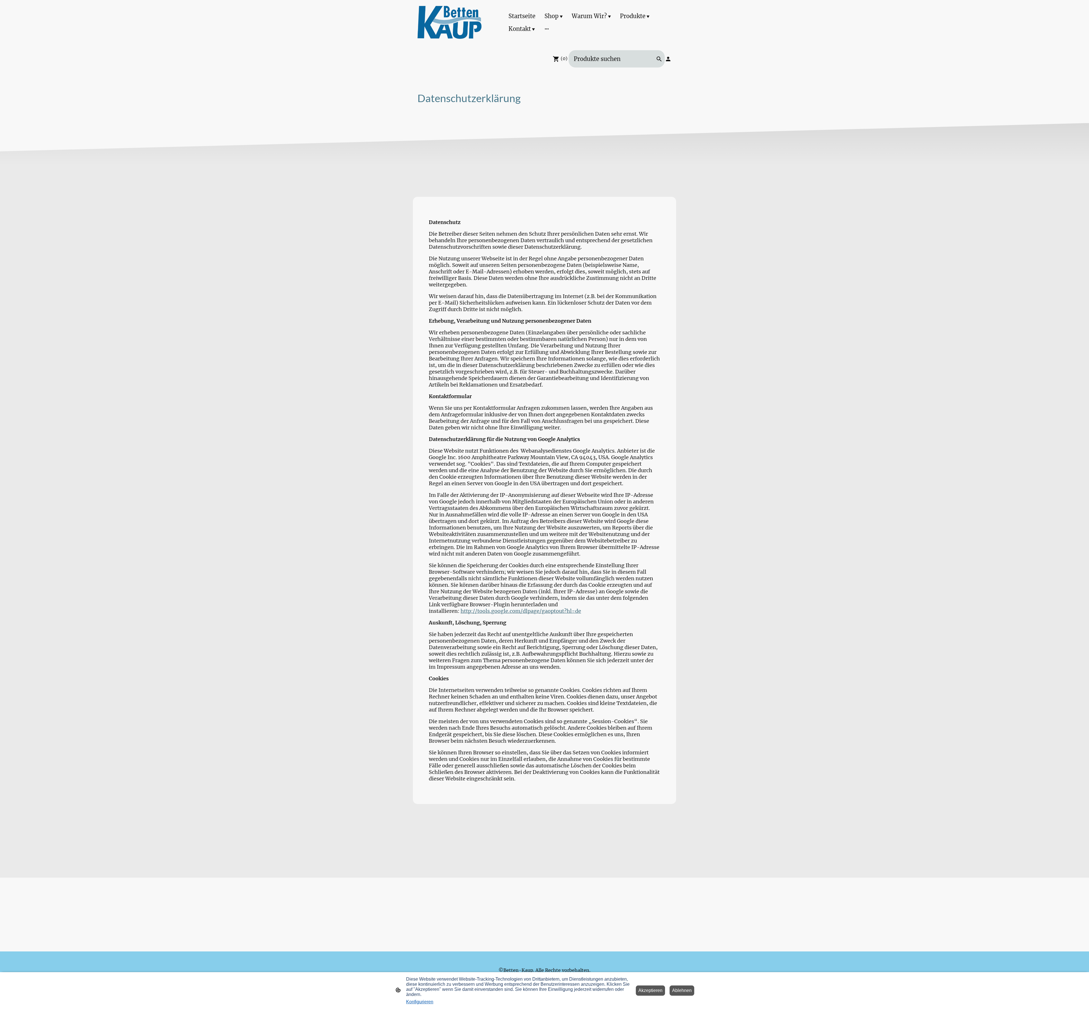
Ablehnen (682, 990)
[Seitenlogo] (449, 22)
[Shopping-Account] (668, 59)
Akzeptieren (650, 990)
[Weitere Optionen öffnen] (547, 29)
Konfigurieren (419, 1001)
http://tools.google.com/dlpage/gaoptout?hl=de (521, 611)
